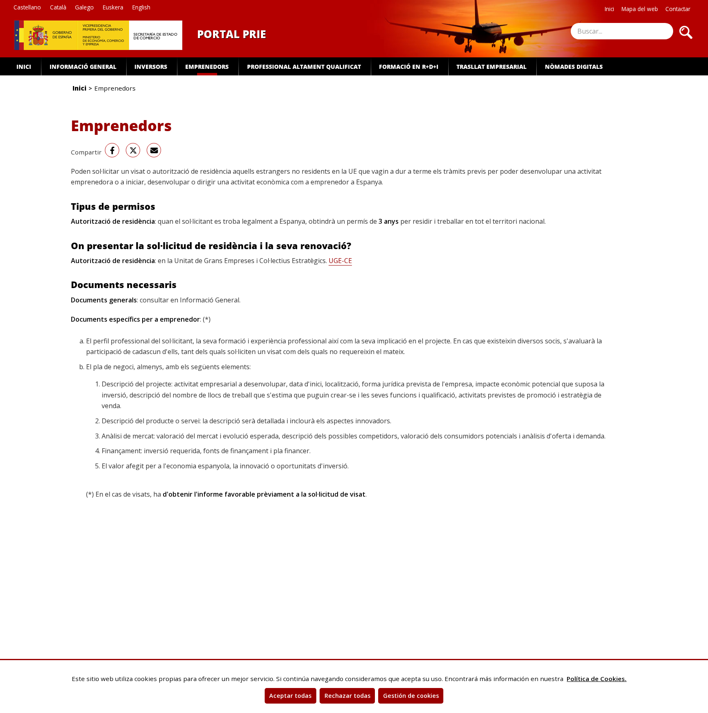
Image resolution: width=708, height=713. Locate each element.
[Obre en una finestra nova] (45, 35)
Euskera (113, 7)
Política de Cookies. (596, 678)
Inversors (150, 66)
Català (58, 7)
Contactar (677, 9)
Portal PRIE (231, 34)
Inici (609, 9)
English (141, 7)
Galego (84, 7)
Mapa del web (640, 9)
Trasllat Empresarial (491, 66)
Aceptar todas (290, 695)
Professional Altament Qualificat (304, 66)
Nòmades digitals (574, 66)
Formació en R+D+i (408, 66)
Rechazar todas (347, 695)
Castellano (27, 7)
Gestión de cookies (411, 695)
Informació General (83, 66)
